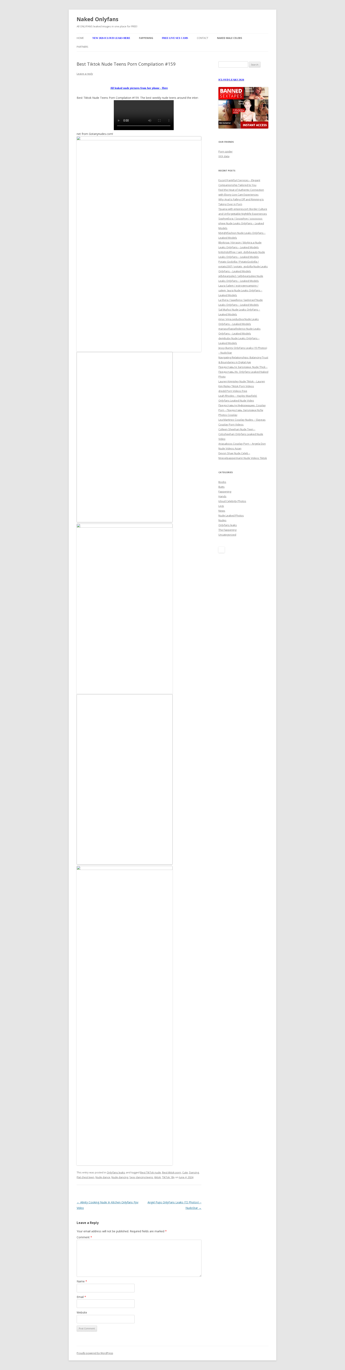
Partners (82, 46)
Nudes (222, 520)
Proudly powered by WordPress (95, 1353)
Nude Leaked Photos (231, 515)
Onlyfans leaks (116, 1172)
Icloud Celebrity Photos (232, 501)
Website (82, 1312)
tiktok (157, 1177)
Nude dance (102, 1177)
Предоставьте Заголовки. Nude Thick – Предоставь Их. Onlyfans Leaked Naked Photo (243, 371)
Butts (221, 487)
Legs (221, 506)
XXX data (223, 156)
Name (82, 1281)
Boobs (222, 482)
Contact (202, 38)
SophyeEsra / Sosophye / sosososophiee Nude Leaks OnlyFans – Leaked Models (241, 223)
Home (80, 38)
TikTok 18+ (168, 1177)
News (221, 510)
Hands (222, 496)
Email (81, 1297)
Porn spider (225, 151)
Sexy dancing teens (141, 1177)
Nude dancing (119, 1177)
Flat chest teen (85, 1177)
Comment (84, 1237)
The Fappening (227, 530)
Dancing (194, 1172)
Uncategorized (227, 534)
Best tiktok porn (171, 1172)
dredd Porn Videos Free (232, 391)
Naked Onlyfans (97, 19)
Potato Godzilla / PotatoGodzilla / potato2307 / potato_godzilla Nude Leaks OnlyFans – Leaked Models (243, 266)
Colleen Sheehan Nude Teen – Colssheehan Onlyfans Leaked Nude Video (240, 434)
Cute (185, 1172)
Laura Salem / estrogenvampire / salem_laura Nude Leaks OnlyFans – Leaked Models (240, 290)
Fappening (224, 491)
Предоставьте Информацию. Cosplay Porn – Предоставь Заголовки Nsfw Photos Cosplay (242, 410)
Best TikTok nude (150, 1172)
